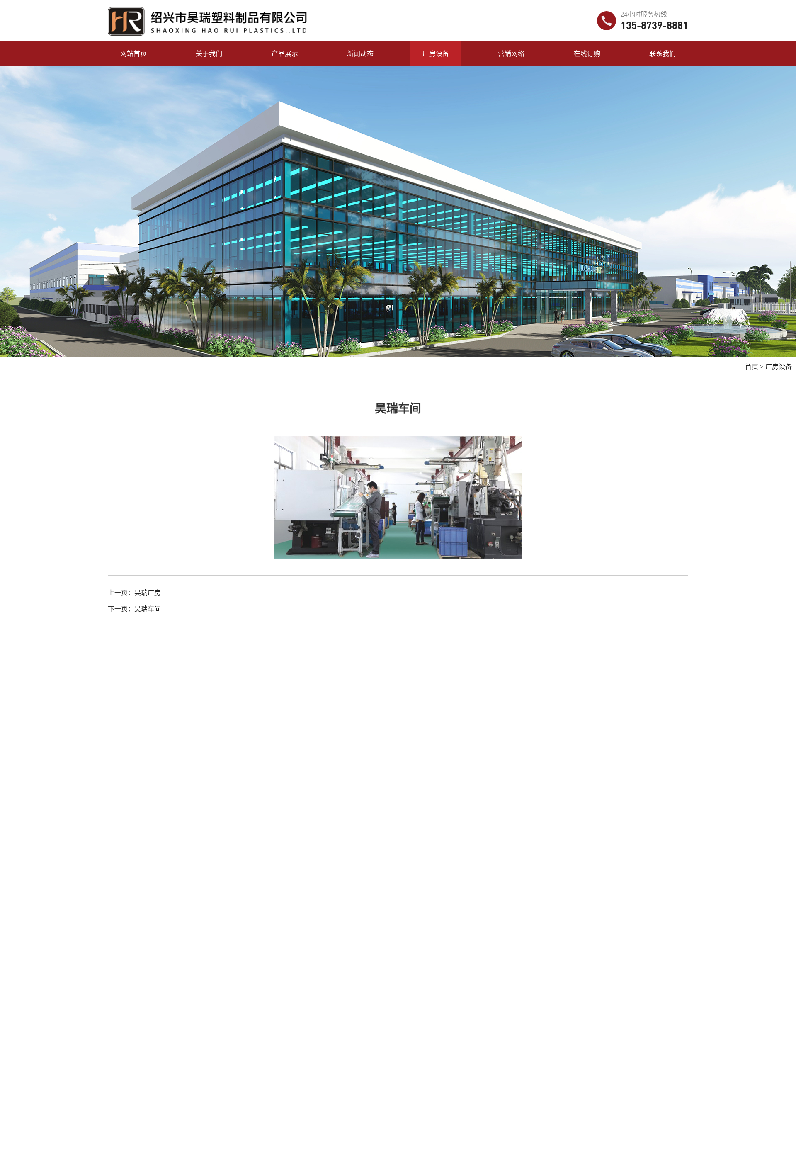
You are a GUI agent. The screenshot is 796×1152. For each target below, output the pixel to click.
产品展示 (285, 53)
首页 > (754, 366)
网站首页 (133, 53)
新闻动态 (360, 53)
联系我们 (662, 53)
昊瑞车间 (147, 608)
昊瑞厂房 (147, 592)
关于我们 (209, 53)
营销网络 (511, 53)
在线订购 (587, 53)
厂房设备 (435, 53)
